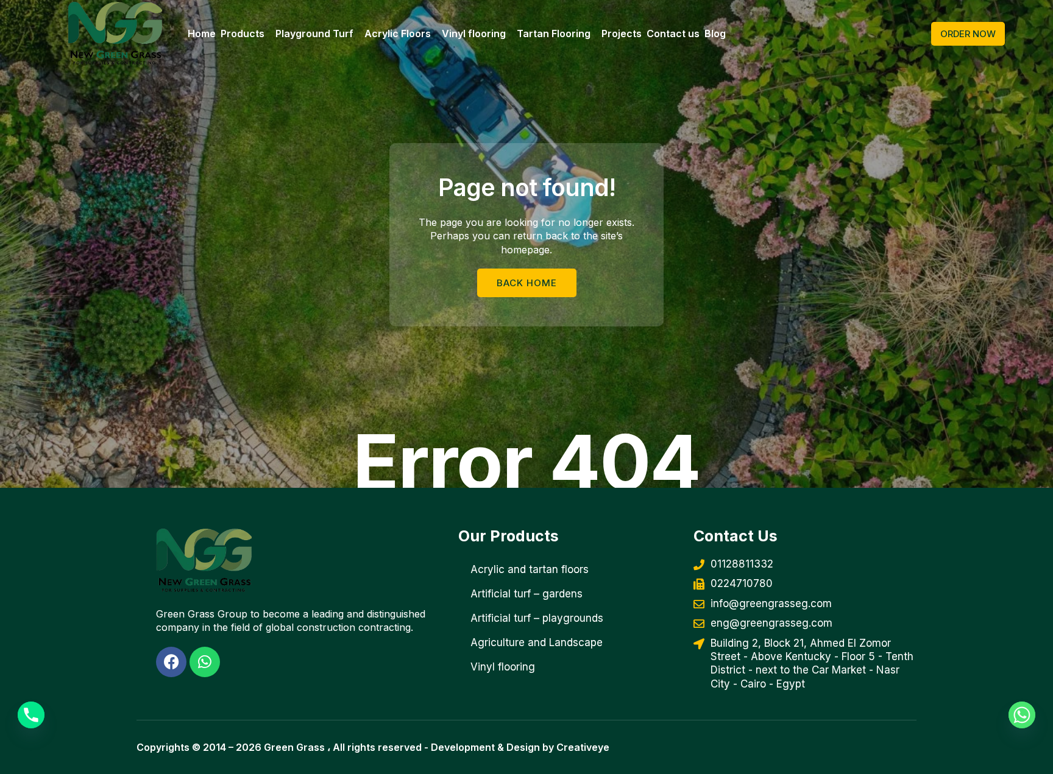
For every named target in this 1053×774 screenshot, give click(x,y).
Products (242, 33)
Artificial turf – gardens (526, 594)
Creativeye (582, 747)
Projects (621, 33)
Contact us (673, 33)
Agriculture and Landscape (536, 642)
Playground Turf (314, 33)
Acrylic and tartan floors (529, 569)
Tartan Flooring (553, 33)
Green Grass (294, 747)
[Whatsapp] (1022, 715)
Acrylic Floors (397, 33)
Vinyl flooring (474, 33)
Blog (715, 33)
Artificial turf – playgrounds (536, 618)
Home (202, 33)
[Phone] (31, 715)
